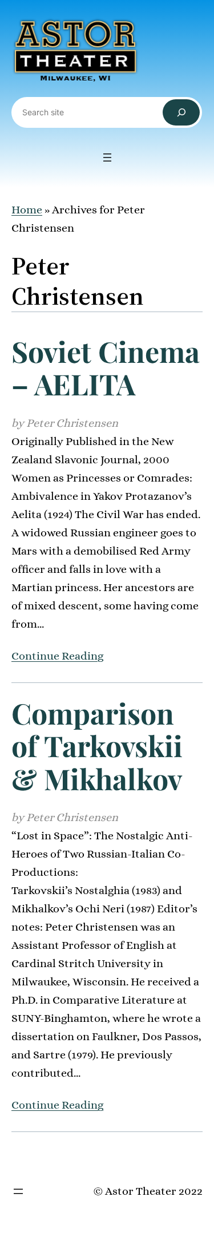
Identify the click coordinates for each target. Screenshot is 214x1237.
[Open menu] (107, 157)
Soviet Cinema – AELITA (105, 368)
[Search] (181, 112)
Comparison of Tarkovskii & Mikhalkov (97, 746)
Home (26, 209)
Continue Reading (57, 655)
